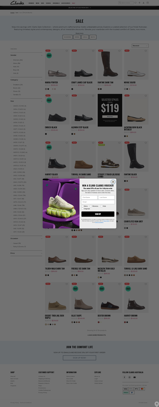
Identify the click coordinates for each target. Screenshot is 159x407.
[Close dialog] (113, 182)
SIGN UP (98, 214)
